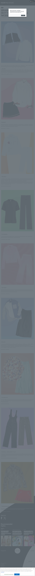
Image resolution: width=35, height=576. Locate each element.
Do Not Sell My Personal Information (9, 574)
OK (16, 574)
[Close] (34, 569)
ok (23, 15)
